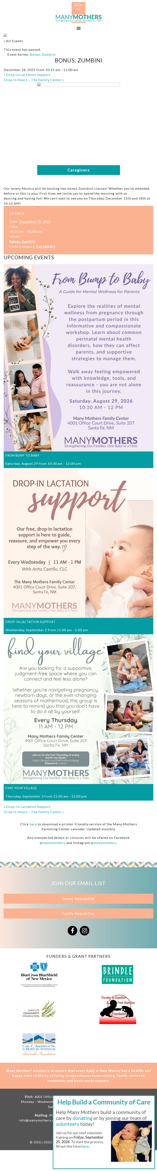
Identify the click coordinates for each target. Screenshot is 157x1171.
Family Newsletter (78, 913)
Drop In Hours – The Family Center (34, 80)
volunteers (67, 1124)
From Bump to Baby (22, 455)
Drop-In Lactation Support (27, 75)
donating (82, 1118)
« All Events (13, 41)
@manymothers (52, 843)
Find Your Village (21, 788)
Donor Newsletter (78, 898)
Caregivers (45, 246)
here (33, 824)
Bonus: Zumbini (22, 241)
